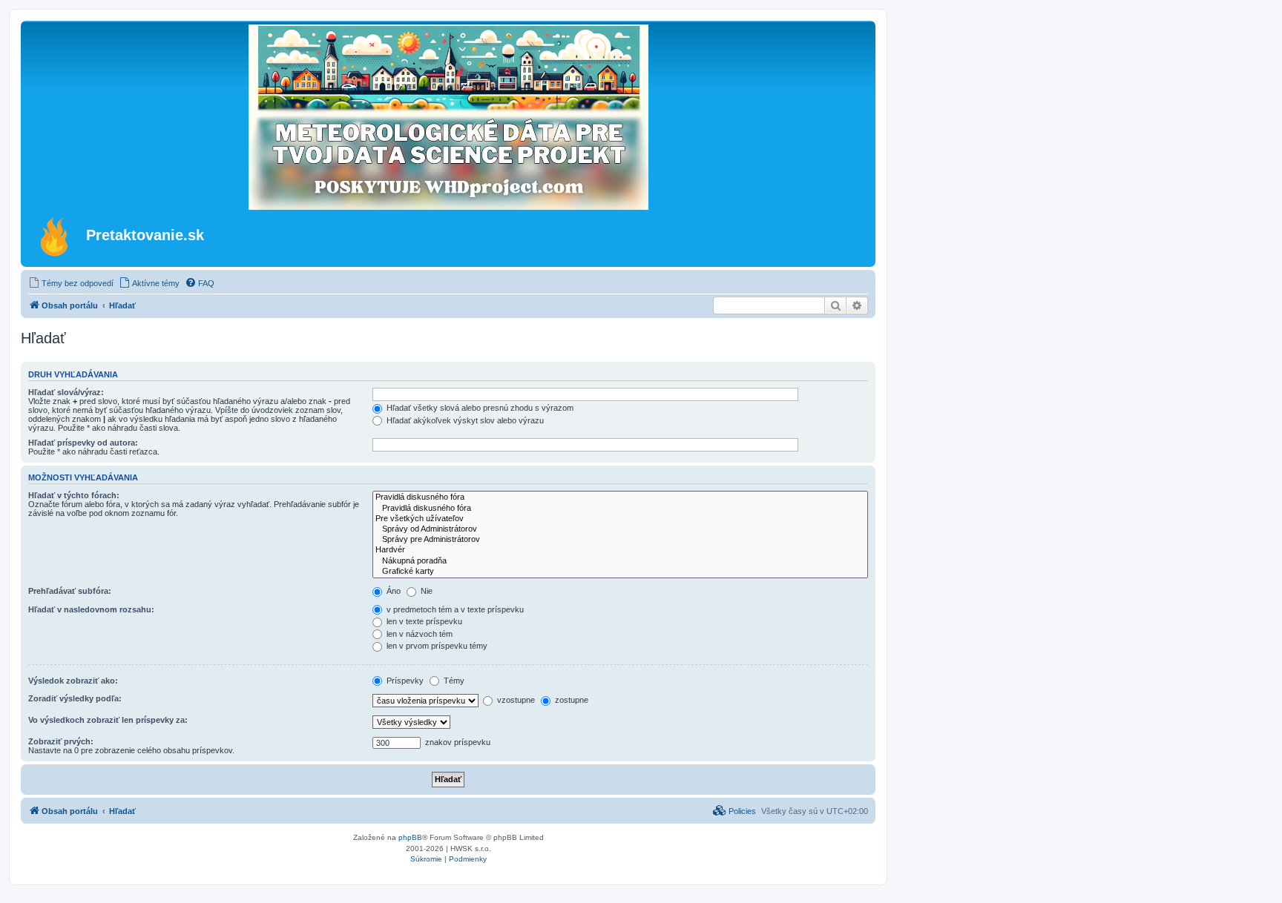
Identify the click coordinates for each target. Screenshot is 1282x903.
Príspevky (404, 680)
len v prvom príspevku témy (435, 645)
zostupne (570, 699)
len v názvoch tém (418, 633)
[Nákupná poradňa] (620, 561)
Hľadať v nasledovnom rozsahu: (91, 609)
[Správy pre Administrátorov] (620, 540)
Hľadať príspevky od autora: (83, 442)
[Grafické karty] (620, 571)
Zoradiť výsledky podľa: (75, 698)
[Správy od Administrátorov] (620, 529)
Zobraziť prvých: (60, 741)
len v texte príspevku (423, 621)
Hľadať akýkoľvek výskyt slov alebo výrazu (464, 420)
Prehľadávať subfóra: (69, 590)
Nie (425, 590)
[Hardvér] (620, 550)
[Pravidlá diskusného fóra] (620, 497)
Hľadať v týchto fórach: (73, 495)
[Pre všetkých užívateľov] (620, 519)
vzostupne (515, 699)
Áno (392, 590)
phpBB (410, 837)
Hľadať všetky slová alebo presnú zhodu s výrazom (478, 407)
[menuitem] (71, 283)
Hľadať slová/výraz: (66, 392)
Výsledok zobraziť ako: (73, 680)
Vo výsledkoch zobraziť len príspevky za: (108, 719)
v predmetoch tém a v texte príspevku (454, 609)
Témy (452, 680)
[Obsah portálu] (55, 236)
